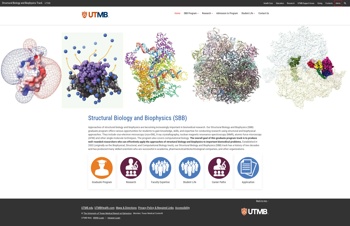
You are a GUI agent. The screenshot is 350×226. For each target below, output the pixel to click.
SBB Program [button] (190, 13)
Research (290, 3)
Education (280, 3)
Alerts (338, 3)
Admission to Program (227, 13)
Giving (319, 3)
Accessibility (182, 207)
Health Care (268, 3)
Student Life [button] (247, 13)
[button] (345, 3)
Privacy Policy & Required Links (156, 207)
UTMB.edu (87, 207)
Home (177, 13)
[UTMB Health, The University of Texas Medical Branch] (255, 212)
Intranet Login (114, 218)
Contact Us (263, 13)
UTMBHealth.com (104, 207)
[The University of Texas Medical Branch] (95, 16)
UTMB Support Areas (306, 3)
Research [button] (206, 13)
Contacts (329, 3)
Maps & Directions (126, 207)
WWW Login (98, 218)
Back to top (261, 201)
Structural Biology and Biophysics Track (22, 3)
